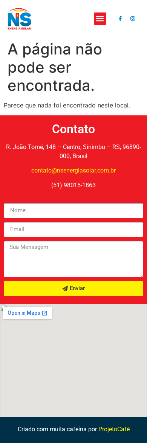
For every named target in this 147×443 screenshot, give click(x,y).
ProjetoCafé (114, 429)
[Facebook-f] (120, 18)
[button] (100, 18)
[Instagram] (132, 18)
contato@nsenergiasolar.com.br (73, 170)
